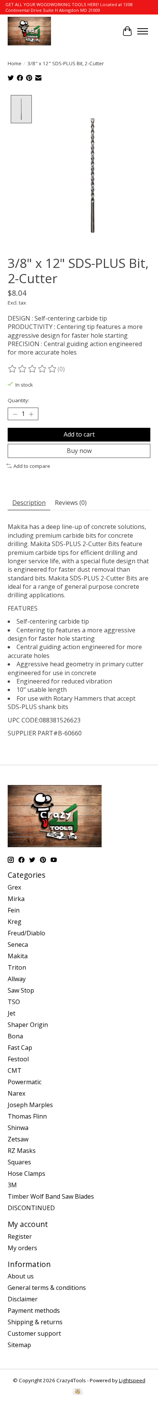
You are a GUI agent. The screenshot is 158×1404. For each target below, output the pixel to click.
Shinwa (18, 1128)
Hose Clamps (26, 1173)
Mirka (16, 899)
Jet (11, 1013)
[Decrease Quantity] (15, 414)
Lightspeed (132, 1380)
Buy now (79, 451)
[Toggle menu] (142, 31)
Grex (14, 887)
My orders (22, 1248)
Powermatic (24, 1082)
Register (20, 1236)
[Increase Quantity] (31, 414)
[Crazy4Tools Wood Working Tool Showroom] (29, 31)
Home (14, 63)
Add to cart (79, 434)
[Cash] (77, 1392)
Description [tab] (29, 502)
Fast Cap (20, 1047)
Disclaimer (23, 1299)
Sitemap (19, 1345)
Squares (19, 1162)
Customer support (34, 1333)
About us (21, 1276)
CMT (14, 1070)
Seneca (18, 944)
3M (12, 1185)
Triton (17, 967)
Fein (14, 910)
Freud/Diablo (26, 933)
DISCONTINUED (31, 1208)
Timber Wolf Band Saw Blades (51, 1196)
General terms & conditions (47, 1287)
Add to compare (31, 466)
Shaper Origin (28, 1024)
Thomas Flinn (27, 1116)
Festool (18, 1059)
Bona (15, 1036)
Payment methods (34, 1310)
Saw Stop (21, 990)
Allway (17, 979)
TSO (14, 1002)
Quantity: (18, 400)
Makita (18, 956)
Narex (16, 1093)
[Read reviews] (33, 369)
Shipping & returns (35, 1322)
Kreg (14, 921)
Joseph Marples (30, 1105)
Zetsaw (18, 1139)
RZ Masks (22, 1150)
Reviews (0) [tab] (71, 502)
